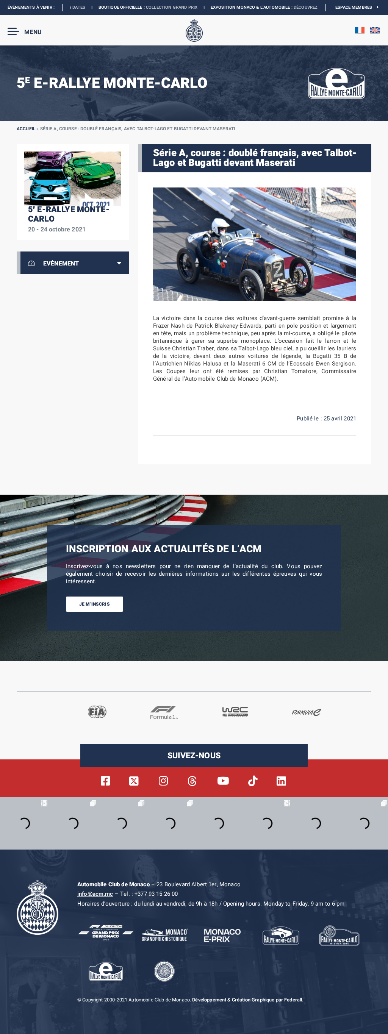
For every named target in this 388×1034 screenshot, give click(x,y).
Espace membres (356, 7)
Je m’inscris (94, 604)
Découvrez (258, 7)
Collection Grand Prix (124, 7)
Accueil (26, 128)
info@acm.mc (95, 894)
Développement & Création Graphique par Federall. (248, 1000)
